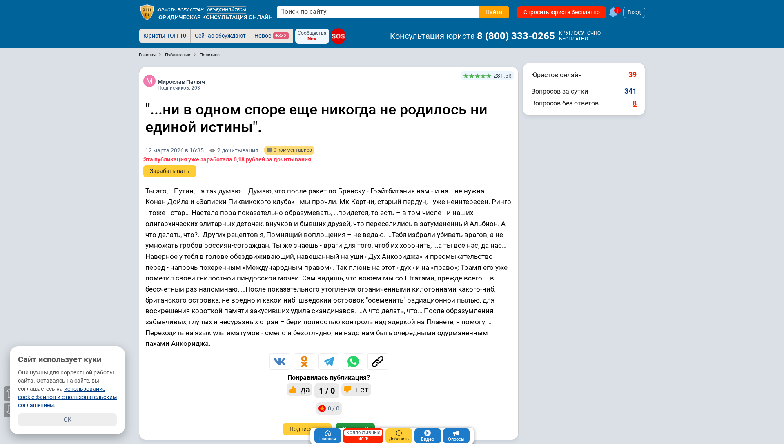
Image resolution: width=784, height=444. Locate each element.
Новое (270, 35)
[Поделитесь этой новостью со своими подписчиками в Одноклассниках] (304, 361)
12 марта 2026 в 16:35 (174, 150)
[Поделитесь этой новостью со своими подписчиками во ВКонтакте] (280, 361)
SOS (338, 36)
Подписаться (307, 429)
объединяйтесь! (226, 10)
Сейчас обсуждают (220, 35)
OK (67, 419)
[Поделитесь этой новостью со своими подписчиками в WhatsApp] (353, 361)
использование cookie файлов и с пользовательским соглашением (67, 397)
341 (630, 90)
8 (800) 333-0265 (516, 36)
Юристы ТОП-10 (164, 35)
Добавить (399, 439)
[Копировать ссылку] (378, 361)
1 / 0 (327, 391)
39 (632, 74)
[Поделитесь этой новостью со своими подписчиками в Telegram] (328, 361)
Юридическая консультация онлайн (215, 17)
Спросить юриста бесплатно (561, 12)
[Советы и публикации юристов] (147, 12)
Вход (634, 12)
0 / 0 (333, 408)
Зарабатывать (169, 171)
